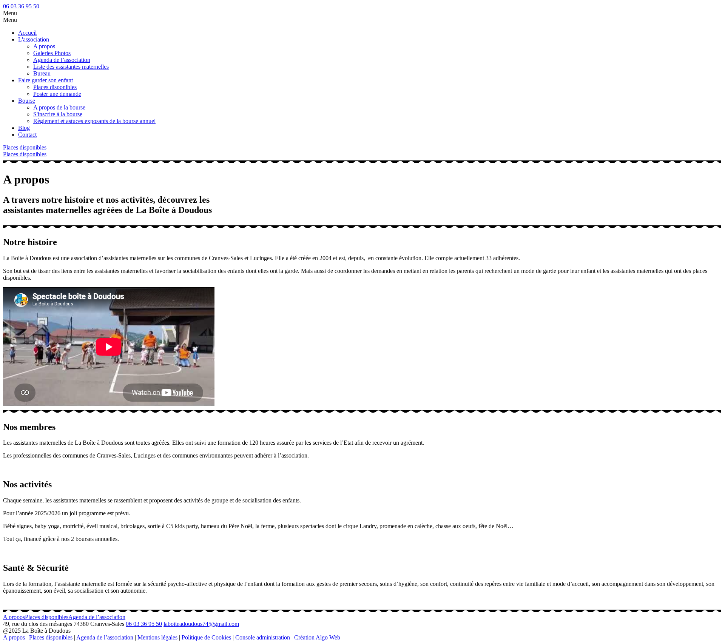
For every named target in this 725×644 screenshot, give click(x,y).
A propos (44, 46)
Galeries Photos (52, 53)
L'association (33, 39)
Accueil (27, 32)
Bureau (42, 73)
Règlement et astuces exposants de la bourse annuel (94, 121)
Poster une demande (57, 94)
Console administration (262, 637)
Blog (24, 128)
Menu (10, 13)
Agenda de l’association (61, 60)
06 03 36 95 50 (21, 6)
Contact (27, 134)
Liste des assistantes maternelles (71, 66)
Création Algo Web (317, 637)
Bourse (26, 100)
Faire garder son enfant (45, 80)
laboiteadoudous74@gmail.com (201, 624)
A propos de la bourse (59, 107)
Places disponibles (55, 87)
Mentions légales (157, 637)
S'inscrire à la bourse (57, 114)
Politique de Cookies (206, 637)
